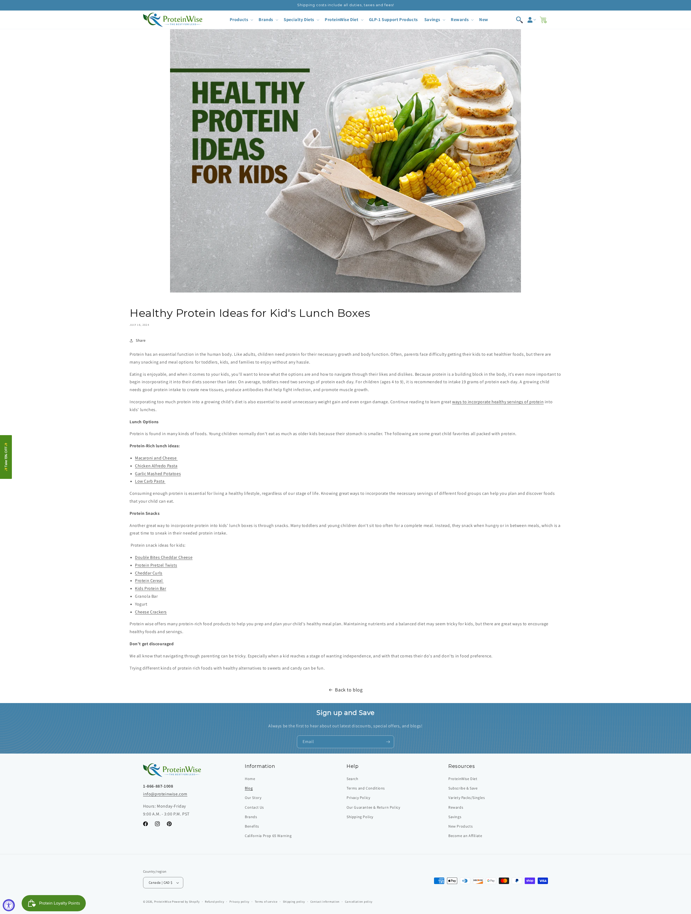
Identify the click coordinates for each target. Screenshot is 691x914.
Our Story (253, 797)
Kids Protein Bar (150, 588)
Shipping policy (294, 901)
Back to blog (349, 690)
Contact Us (254, 807)
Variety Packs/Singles (466, 797)
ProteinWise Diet (462, 778)
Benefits (252, 826)
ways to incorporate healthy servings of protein (498, 402)
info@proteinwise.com (165, 794)
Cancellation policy (358, 901)
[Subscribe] (388, 741)
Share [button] (141, 340)
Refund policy (214, 901)
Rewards (455, 807)
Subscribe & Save (463, 788)
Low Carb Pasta (150, 481)
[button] (241, 20)
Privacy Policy (358, 797)
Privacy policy (239, 901)
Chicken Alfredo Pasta (156, 466)
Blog (249, 788)
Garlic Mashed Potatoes (158, 473)
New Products (460, 826)
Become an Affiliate (465, 835)
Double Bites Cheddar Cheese (163, 557)
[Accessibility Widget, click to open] (9, 905)
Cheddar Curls (148, 573)
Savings (454, 816)
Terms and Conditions (366, 788)
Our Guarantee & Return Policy (373, 807)
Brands (251, 816)
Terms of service (266, 901)
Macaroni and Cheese (156, 458)
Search (352, 778)
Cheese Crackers (151, 612)
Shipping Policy (360, 816)
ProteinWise (162, 901)
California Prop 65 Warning (268, 835)
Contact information (325, 901)
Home (250, 778)
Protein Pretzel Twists (156, 565)
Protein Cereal (149, 580)
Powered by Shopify (186, 901)
